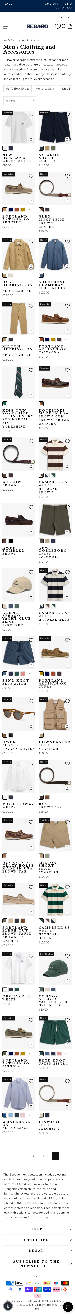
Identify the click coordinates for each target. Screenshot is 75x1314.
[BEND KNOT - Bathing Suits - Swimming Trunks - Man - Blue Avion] (4, 673)
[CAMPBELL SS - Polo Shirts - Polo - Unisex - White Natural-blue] (47, 475)
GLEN (53, 221)
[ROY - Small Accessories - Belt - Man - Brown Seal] (41, 797)
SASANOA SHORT (49, 158)
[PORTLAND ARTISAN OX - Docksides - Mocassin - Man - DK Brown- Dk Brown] (59, 339)
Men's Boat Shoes (17, 89)
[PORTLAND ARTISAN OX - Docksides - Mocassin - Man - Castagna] (16, 209)
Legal (36, 1251)
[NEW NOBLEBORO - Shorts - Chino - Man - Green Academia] (41, 541)
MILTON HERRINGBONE (17, 351)
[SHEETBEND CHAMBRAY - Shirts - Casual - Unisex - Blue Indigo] (41, 275)
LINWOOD (50, 1125)
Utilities (36, 1240)
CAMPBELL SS (54, 487)
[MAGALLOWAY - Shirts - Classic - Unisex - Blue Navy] (10, 797)
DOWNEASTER (55, 745)
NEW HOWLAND (16, 158)
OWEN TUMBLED (13, 550)
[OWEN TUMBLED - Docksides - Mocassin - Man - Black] (10, 541)
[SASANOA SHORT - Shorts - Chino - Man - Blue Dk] (41, 148)
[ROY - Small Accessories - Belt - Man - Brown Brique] (47, 797)
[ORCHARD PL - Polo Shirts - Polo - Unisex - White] (4, 989)
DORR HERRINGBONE (17, 287)
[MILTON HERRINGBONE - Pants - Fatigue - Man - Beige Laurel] (4, 339)
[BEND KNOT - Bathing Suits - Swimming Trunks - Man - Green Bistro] (16, 673)
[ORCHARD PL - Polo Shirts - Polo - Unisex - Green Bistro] (16, 989)
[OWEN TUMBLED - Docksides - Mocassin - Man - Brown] (4, 541)
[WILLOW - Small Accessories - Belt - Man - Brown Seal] (10, 475)
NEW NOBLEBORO (53, 552)
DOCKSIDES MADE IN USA (54, 417)
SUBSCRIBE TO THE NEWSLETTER (36, 1264)
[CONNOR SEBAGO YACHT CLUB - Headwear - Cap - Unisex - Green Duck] (16, 606)
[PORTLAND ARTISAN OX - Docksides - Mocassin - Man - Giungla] (4, 1053)
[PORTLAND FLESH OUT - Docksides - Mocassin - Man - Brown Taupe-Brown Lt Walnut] (4, 920)
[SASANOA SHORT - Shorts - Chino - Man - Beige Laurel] (47, 148)
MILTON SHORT (49, 867)
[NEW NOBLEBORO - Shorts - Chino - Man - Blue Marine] (53, 541)
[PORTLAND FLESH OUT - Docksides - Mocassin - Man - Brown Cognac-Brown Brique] (22, 920)
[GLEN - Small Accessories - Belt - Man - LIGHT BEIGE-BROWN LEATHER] (41, 209)
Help (36, 1229)
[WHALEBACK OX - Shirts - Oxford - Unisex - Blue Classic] (4, 1115)
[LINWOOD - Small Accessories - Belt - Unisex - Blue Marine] (47, 1115)
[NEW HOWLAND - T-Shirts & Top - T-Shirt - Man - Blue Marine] (10, 148)
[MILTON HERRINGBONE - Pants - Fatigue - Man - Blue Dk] (10, 339)
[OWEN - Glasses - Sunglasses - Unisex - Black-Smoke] (10, 735)
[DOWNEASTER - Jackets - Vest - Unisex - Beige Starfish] (41, 735)
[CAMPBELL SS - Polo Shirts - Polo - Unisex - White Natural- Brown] (41, 475)
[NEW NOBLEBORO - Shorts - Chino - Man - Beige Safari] (47, 541)
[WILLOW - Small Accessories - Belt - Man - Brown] (4, 475)
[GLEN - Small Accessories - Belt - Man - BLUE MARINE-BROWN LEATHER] (47, 209)
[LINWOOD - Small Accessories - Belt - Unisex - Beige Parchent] (41, 1115)
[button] (8, 1306)
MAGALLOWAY (18, 806)
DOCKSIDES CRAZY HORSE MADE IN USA (18, 867)
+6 (28, 920)
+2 (28, 209)
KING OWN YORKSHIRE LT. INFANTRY (18, 418)
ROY (52, 806)
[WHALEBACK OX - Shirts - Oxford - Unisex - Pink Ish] (22, 1115)
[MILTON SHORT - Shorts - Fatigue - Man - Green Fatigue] (47, 855)
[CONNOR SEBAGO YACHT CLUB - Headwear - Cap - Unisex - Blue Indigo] (10, 606)
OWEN (18, 745)
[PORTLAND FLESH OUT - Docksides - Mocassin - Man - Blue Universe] (16, 920)
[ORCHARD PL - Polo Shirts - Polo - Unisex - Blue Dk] (10, 989)
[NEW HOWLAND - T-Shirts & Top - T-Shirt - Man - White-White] (4, 148)
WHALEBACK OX (16, 1125)
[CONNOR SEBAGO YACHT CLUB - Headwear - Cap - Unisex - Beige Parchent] (4, 606)
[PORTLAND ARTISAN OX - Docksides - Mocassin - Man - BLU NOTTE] (10, 209)
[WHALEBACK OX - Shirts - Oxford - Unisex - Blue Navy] (16, 1115)
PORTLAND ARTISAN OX (16, 219)
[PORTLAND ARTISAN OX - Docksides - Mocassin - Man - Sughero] (4, 209)
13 (44, 1156)
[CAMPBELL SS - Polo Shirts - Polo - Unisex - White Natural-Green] (53, 475)
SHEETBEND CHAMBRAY (52, 285)
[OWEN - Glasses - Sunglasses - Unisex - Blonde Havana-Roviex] (4, 735)
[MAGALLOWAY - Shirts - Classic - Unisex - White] (4, 797)
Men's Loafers (45, 89)
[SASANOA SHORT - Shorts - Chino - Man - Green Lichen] (53, 148)
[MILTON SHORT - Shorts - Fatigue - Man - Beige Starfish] (41, 855)
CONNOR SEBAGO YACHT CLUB (16, 619)
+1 (28, 1115)
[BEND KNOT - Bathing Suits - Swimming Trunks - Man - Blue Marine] (10, 673)
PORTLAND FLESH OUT (18, 934)
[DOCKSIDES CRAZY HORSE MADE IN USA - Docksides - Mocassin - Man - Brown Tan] (4, 855)
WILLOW (12, 484)
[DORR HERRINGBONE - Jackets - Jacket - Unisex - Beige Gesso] (10, 275)
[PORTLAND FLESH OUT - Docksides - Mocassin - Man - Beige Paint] (10, 920)
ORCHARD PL (17, 998)
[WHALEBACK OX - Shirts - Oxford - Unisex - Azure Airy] (10, 1115)
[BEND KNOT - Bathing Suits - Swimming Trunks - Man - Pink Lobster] (22, 673)
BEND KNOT (15, 682)
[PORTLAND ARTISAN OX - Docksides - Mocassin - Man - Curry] (22, 209)
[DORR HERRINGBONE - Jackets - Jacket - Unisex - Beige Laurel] (4, 275)
